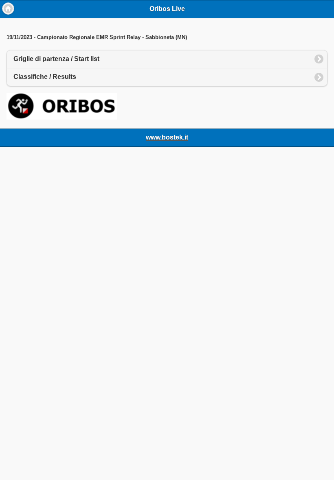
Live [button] (8, 8)
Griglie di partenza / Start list (56, 58)
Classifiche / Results (44, 76)
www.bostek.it (167, 137)
